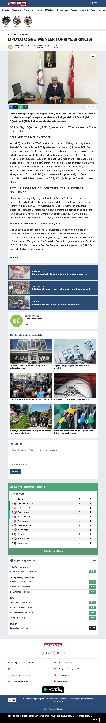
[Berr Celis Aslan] (16, 321)
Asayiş (5, 10)
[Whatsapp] (62, 653)
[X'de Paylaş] (15, 107)
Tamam (95, 720)
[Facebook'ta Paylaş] (11, 107)
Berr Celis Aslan (34, 319)
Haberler (12, 35)
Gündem (28, 10)
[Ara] (91, 3)
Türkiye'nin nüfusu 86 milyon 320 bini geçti (31, 399)
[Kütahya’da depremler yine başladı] (75, 385)
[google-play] (53, 689)
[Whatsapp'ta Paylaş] (20, 107)
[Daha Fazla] (25, 107)
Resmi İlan (62, 10)
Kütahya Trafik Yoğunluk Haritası (70, 669)
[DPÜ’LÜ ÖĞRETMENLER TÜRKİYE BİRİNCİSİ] (53, 77)
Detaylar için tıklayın (53, 551)
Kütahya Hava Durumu (67, 663)
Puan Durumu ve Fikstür (21, 675)
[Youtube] (58, 653)
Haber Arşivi (62, 681)
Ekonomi (16, 10)
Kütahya (49, 10)
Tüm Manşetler (63, 675)
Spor (93, 10)
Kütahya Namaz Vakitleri (22, 669)
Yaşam (102, 10)
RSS (13, 700)
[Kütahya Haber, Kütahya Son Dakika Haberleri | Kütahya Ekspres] (18, 3)
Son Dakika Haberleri (19, 681)
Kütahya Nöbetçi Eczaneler (22, 663)
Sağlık (74, 10)
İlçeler (39, 10)
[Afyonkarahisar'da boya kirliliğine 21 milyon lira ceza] (31, 351)
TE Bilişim (59, 709)
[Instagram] (53, 653)
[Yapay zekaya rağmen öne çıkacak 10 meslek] (75, 351)
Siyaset (84, 10)
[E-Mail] (27, 325)
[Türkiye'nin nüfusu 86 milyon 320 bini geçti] (31, 385)
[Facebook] (44, 653)
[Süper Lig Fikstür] (94, 561)
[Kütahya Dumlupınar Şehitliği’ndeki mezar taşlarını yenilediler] (31, 416)
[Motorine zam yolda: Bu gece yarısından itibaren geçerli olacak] (75, 416)
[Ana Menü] (95, 3)
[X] (48, 653)
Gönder (16, 472)
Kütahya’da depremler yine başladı (71, 399)
